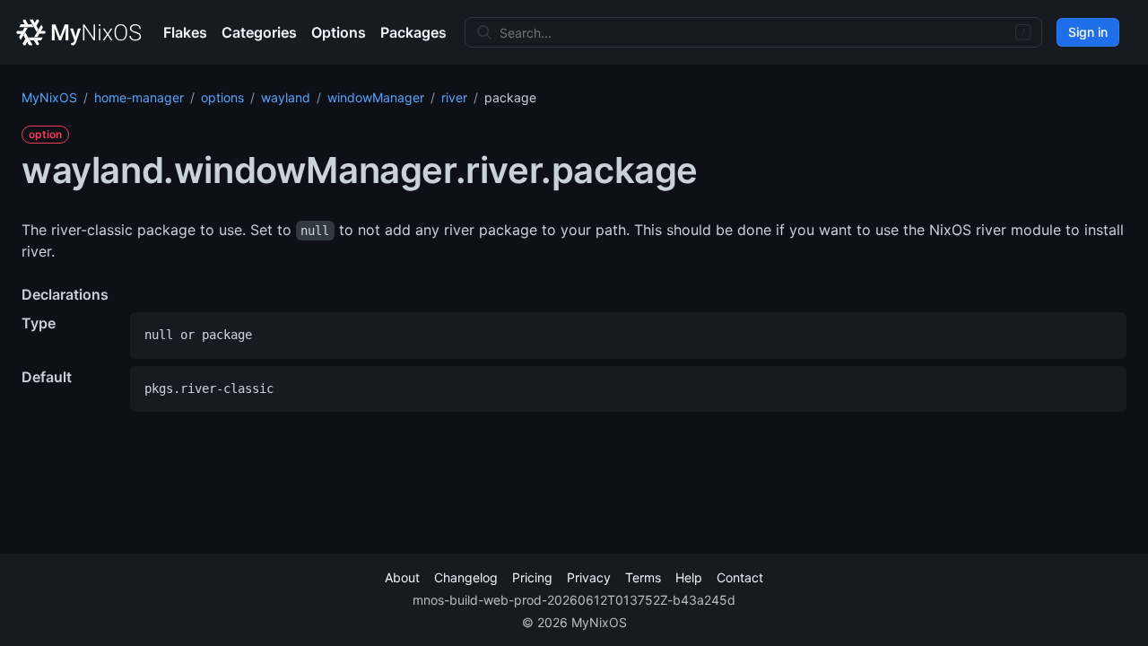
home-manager (139, 97)
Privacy (589, 577)
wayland (285, 97)
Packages (413, 32)
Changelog (466, 577)
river (454, 97)
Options (338, 32)
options (222, 97)
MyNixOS (49, 97)
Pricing (532, 577)
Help (688, 577)
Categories (259, 32)
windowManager (375, 97)
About (402, 577)
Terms (643, 577)
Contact (740, 577)
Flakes (185, 32)
